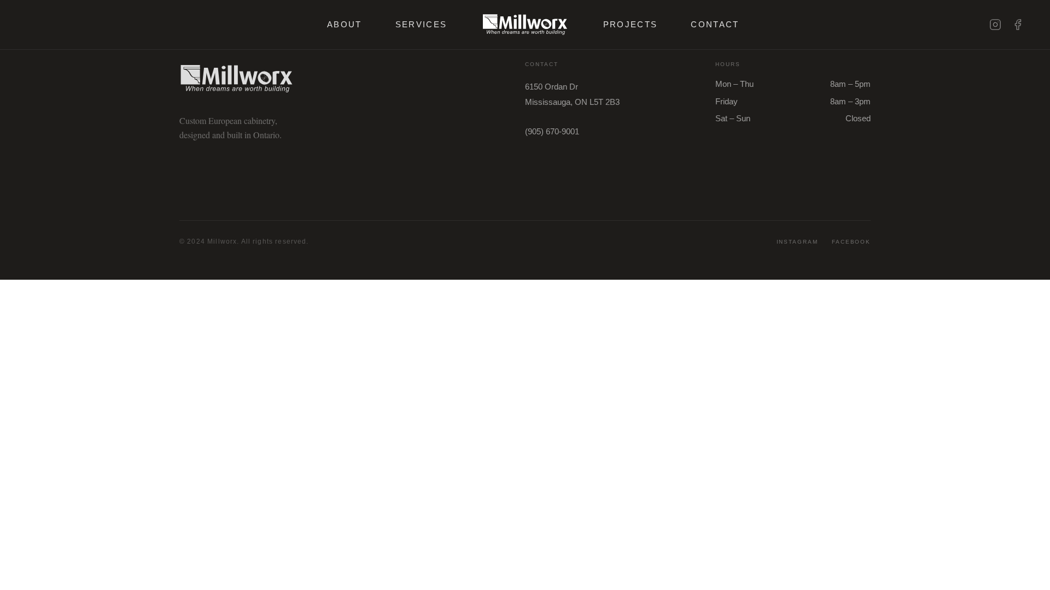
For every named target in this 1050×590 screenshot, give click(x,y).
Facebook (851, 242)
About (344, 24)
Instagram (797, 242)
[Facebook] (1018, 25)
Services (421, 24)
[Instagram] (995, 25)
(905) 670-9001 (552, 131)
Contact (715, 24)
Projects (630, 24)
